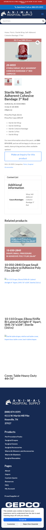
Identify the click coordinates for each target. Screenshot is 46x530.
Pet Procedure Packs (13, 437)
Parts (12, 32)
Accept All (22, 520)
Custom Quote (11, 478)
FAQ (7, 485)
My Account (10, 489)
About (7, 471)
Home (7, 32)
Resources (9, 481)
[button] (38, 42)
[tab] (22, 178)
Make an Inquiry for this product (23, 156)
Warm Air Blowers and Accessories (19, 451)
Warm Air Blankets (13, 454)
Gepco (7, 474)
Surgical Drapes (11, 440)
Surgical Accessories (13, 447)
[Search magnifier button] (43, 21)
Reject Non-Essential (30, 524)
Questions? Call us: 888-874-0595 (30, 7)
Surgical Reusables (12, 458)
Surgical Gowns (11, 444)
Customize (11, 524)
